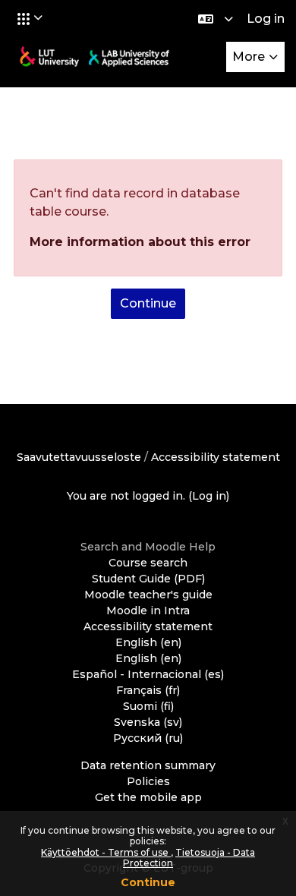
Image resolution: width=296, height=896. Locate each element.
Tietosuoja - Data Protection (189, 858)
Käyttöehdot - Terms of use (106, 852)
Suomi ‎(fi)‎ (148, 706)
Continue (148, 882)
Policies (148, 781)
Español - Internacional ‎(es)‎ (148, 674)
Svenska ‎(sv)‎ (148, 722)
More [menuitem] (248, 56)
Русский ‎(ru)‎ (148, 738)
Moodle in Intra (148, 610)
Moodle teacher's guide (148, 594)
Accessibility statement (215, 457)
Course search (148, 562)
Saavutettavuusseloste (79, 457)
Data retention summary (148, 765)
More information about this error (140, 242)
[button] (30, 18)
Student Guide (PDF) (148, 578)
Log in (266, 18)
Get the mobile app (148, 797)
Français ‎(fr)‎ (148, 690)
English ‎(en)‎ (148, 642)
